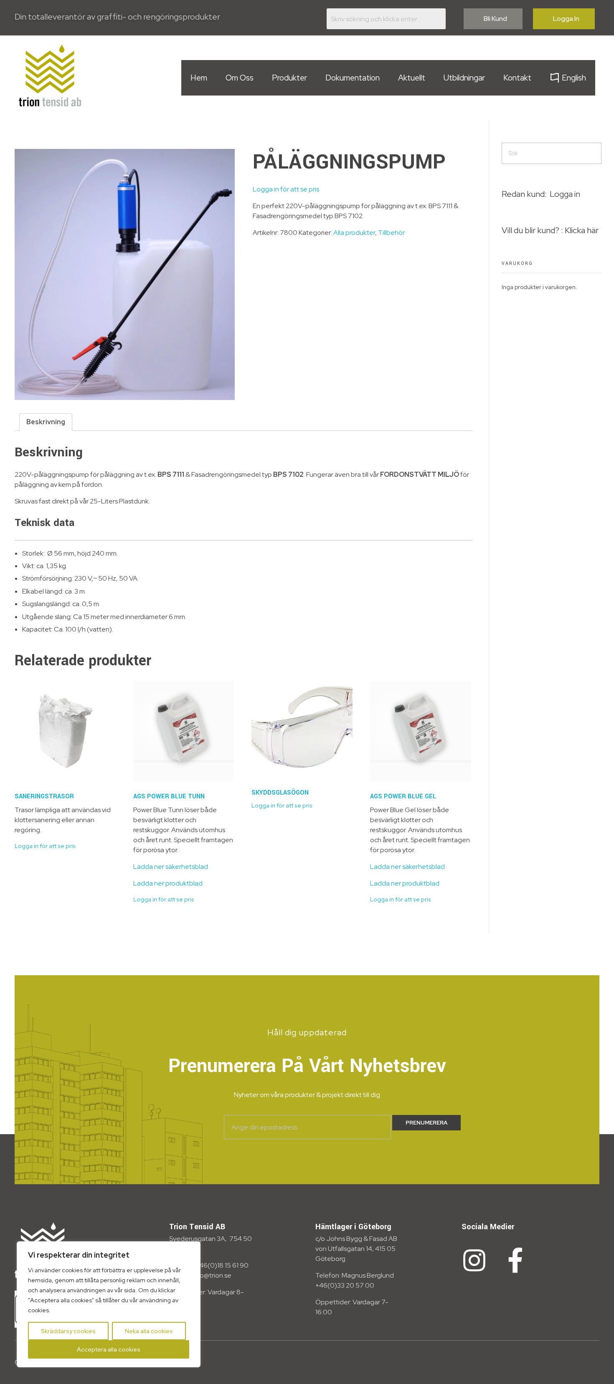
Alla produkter (354, 232)
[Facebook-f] (515, 1260)
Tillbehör (391, 232)
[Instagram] (474, 1260)
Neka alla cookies (149, 1331)
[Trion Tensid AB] (50, 75)
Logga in (565, 194)
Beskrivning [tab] (45, 422)
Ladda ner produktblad (168, 883)
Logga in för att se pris (286, 189)
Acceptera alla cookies (108, 1349)
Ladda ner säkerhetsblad (170, 866)
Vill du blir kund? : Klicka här (550, 230)
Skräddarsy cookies (68, 1331)
